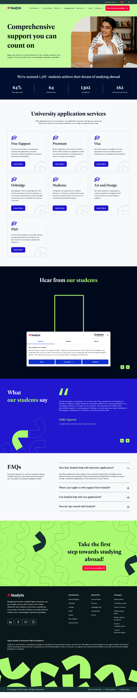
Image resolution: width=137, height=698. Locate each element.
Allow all (95, 362)
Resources (80, 8)
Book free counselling (116, 8)
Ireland (70, 615)
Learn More (18, 164)
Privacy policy (110, 689)
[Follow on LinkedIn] (10, 622)
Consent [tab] (41, 341)
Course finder (47, 8)
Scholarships (95, 611)
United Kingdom (73, 599)
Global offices (118, 599)
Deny (41, 362)
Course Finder (96, 599)
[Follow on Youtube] (26, 622)
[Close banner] (107, 335)
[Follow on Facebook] (18, 622)
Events (90, 8)
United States (73, 623)
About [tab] (96, 341)
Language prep (69, 8)
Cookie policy (124, 689)
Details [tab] (68, 341)
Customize (67, 362)
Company (98, 8)
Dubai (70, 611)
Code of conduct (120, 607)
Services (57, 8)
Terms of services (94, 689)
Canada (71, 607)
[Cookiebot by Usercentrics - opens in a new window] (95, 335)
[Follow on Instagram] (33, 622)
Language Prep (96, 607)
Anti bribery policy (120, 603)
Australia (71, 603)
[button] (128, 367)
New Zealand (72, 619)
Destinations (34, 8)
